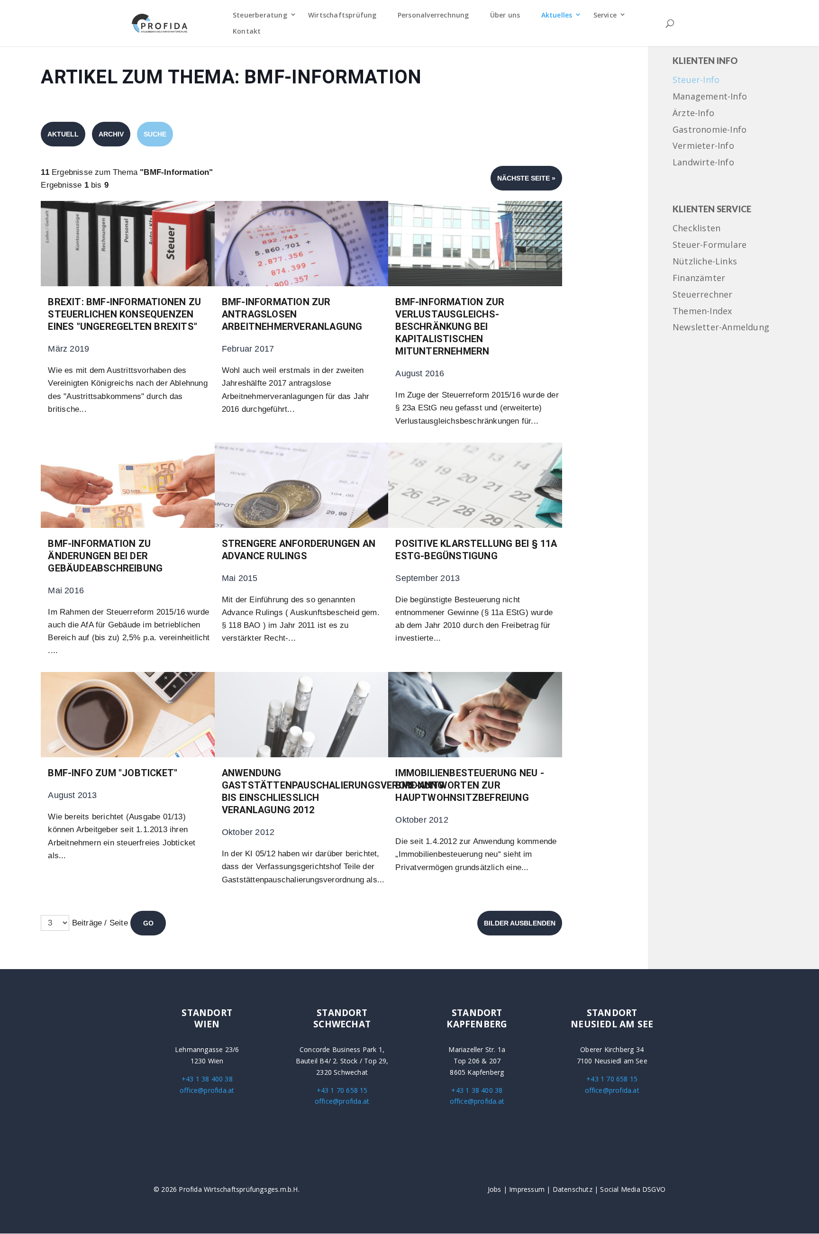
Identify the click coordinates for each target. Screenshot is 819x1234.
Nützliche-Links (705, 262)
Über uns (505, 14)
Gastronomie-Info (709, 130)
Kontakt (247, 31)
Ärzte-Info (693, 113)
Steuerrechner (703, 295)
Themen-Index (702, 312)
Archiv (111, 134)
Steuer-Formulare (709, 245)
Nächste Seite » (526, 178)
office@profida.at (207, 1090)
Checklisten (696, 229)
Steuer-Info (696, 80)
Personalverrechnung (433, 14)
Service (605, 14)
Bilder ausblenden (519, 923)
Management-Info (710, 97)
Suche (155, 134)
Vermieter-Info (703, 146)
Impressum (527, 1189)
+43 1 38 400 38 (207, 1078)
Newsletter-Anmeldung (721, 328)
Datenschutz (572, 1189)
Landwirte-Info (703, 163)
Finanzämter (699, 278)
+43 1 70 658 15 (342, 1090)
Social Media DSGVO (632, 1189)
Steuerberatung (260, 14)
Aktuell (63, 134)
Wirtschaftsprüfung (342, 14)
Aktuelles (557, 14)
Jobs (494, 1189)
